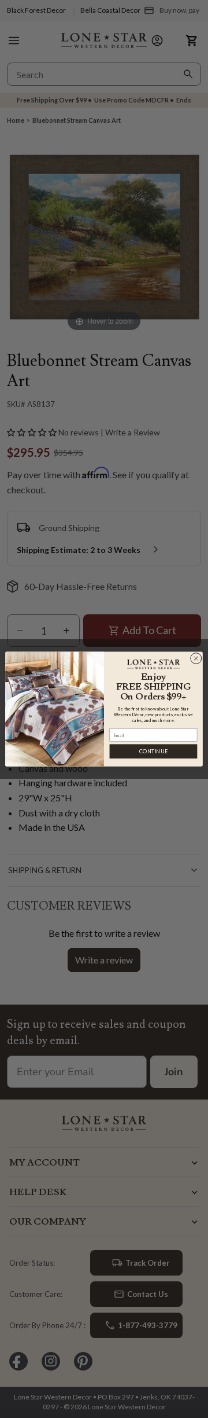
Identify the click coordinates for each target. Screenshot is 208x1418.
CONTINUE (153, 751)
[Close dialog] (195, 658)
